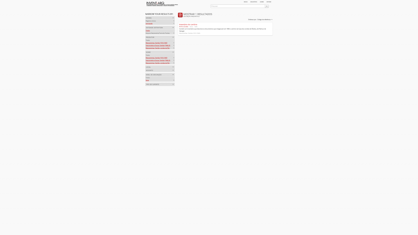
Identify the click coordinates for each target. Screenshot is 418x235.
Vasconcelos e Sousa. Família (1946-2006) (159, 45)
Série (147, 80)
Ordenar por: (252, 19)
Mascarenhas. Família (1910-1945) (156, 43)
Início (246, 1)
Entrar (269, 1)
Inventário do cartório (188, 24)
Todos (148, 31)
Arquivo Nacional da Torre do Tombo (158, 33)
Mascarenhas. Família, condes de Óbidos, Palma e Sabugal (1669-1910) (168, 48)
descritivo (253, 1)
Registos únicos (151, 21)
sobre (262, 1)
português (149, 23)
